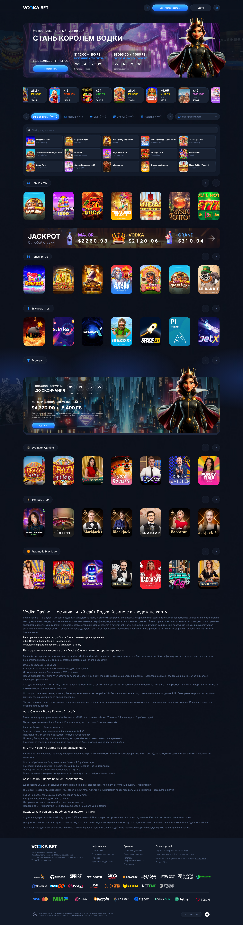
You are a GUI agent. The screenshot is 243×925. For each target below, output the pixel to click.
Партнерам (129, 864)
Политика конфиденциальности (134, 859)
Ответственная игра (133, 854)
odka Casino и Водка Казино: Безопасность (47, 641)
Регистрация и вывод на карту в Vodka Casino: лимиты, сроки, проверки (63, 637)
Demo (34, 222)
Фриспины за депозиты (102, 861)
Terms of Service (163, 862)
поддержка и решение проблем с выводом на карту (52, 644)
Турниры (96, 858)
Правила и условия (133, 850)
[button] (26, 116)
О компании (97, 850)
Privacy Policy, (201, 858)
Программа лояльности (103, 854)
